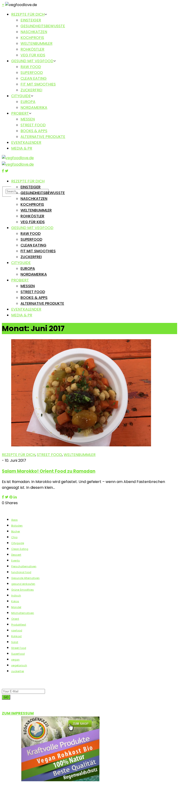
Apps (14, 520)
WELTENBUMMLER (36, 43)
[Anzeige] (60, 780)
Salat (14, 642)
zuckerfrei (17, 671)
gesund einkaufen (23, 584)
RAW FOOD (31, 66)
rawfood (16, 630)
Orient (15, 619)
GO (6, 697)
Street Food (18, 648)
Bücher (15, 531)
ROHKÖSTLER (32, 49)
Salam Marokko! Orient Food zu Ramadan (48, 471)
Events (15, 560)
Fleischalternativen (23, 566)
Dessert (16, 555)
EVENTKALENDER (26, 142)
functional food (21, 572)
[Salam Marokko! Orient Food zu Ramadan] (81, 445)
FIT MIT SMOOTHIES (38, 84)
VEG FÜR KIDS (33, 55)
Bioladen (17, 525)
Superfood (18, 654)
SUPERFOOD (32, 72)
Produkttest (18, 624)
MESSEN (28, 119)
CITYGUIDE (21, 96)
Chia (14, 537)
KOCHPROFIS (32, 37)
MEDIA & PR (21, 148)
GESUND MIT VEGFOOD (32, 61)
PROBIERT (20, 113)
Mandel (16, 607)
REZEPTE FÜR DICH (28, 14)
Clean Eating (19, 549)
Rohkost (16, 636)
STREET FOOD (33, 125)
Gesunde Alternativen (25, 578)
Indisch (16, 595)
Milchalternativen (22, 613)
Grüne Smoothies (22, 590)
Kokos (15, 601)
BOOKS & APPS (34, 130)
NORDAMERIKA (34, 107)
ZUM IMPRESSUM (18, 713)
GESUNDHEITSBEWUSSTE (43, 26)
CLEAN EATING (34, 78)
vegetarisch (19, 665)
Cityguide (17, 543)
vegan (15, 659)
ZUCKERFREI (31, 90)
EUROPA (28, 101)
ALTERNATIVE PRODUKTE (43, 136)
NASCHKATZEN (34, 31)
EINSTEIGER (31, 20)
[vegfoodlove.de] (18, 158)
